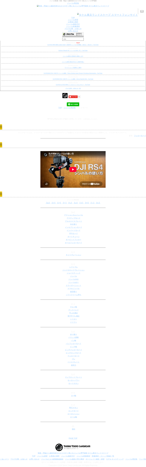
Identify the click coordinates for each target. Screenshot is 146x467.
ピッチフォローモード (73, 350)
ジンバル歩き (73, 279)
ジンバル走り (73, 282)
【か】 (53, 203)
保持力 (73, 365)
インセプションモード (73, 227)
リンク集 (142, 459)
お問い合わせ (34, 459)
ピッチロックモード (73, 353)
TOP (60, 108)
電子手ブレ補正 (74, 316)
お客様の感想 (54, 456)
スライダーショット (73, 285)
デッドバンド (73, 310)
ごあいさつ (4, 459)
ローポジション (74, 414)
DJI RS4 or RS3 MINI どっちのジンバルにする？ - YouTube (73, 84)
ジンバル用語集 (73, 3)
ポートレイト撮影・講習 (95, 459)
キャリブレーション (73, 255)
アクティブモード (73, 218)
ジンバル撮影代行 (68, 456)
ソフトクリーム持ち (73, 295)
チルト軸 (73, 307)
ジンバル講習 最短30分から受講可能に (73, 62)
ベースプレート (74, 362)
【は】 (75, 203)
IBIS (73, 429)
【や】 (86, 203)
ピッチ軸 (73, 347)
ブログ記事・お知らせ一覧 (73, 88)
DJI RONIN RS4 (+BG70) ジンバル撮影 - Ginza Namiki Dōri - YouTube (73, 79)
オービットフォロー (73, 239)
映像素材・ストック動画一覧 (103, 456)
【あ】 (48, 203)
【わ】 (98, 203)
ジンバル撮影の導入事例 (74, 459)
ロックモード (73, 411)
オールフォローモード (73, 243)
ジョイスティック (73, 273)
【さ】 (59, 203)
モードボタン (73, 383)
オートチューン (74, 237)
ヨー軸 (73, 396)
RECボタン (73, 408)
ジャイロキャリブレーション (73, 270)
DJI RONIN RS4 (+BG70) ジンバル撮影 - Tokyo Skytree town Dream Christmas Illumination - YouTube (73, 73)
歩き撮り (73, 224)
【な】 (70, 203)
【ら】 (92, 203)
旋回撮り (73, 292)
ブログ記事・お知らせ (18, 459)
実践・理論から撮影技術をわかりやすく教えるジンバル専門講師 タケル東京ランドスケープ (73, 453)
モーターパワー (74, 380)
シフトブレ (73, 267)
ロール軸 (73, 417)
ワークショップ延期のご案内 (73, 67)
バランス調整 (73, 337)
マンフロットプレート (73, 377)
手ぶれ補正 (73, 313)
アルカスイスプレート (73, 221)
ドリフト (73, 322)
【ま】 (81, 203)
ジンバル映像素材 (83, 456)
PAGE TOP (73, 438)
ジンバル (73, 276)
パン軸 (73, 340)
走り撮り (73, 334)
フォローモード (140, 136)
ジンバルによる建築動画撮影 (52, 459)
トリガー (73, 319)
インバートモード (73, 230)
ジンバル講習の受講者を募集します (73, 56)
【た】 (64, 203)
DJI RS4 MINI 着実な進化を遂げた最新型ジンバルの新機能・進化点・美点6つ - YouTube (73, 44)
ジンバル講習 (42, 456)
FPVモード (73, 233)
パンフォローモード (73, 344)
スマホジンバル (74, 288)
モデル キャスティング (115, 459)
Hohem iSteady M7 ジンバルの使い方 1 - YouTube (73, 50)
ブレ (73, 359)
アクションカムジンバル (73, 215)
